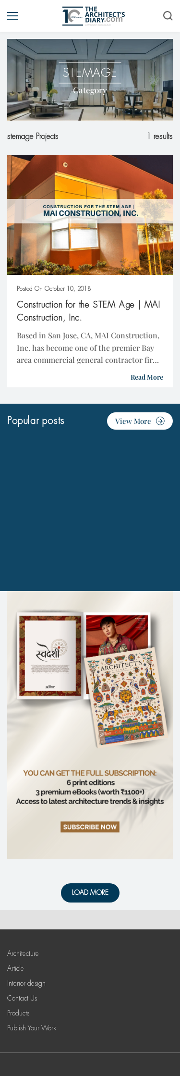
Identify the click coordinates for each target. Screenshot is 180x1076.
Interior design (26, 983)
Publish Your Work (31, 1028)
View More (133, 421)
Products (18, 1013)
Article (15, 968)
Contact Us (22, 998)
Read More (147, 377)
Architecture (23, 953)
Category (90, 90)
